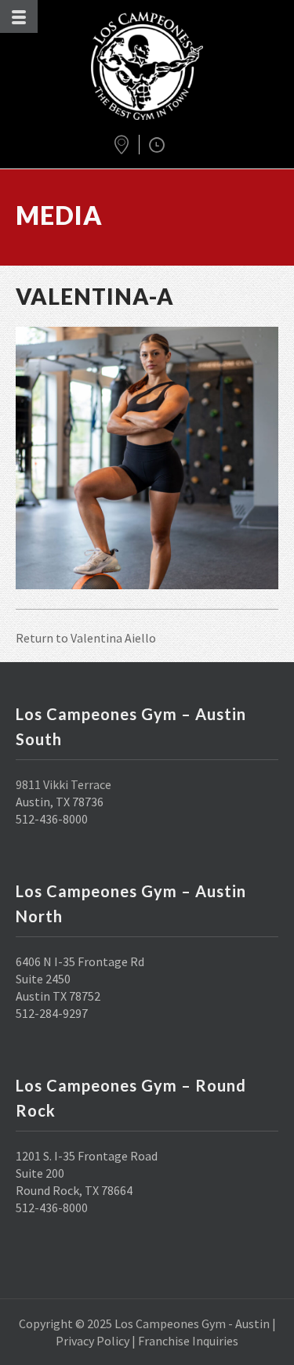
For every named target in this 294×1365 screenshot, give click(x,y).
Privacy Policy (92, 1341)
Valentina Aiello (113, 638)
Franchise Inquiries (188, 1341)
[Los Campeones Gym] (147, 66)
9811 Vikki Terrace (63, 784)
